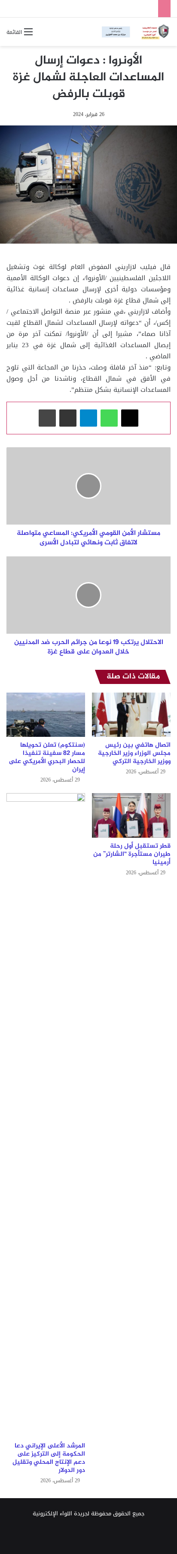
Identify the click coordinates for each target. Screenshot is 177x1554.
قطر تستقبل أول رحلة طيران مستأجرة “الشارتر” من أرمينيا (132, 854)
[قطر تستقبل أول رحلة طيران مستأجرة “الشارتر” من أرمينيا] (131, 815)
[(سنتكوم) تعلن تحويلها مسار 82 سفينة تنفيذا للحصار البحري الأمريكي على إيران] (45, 715)
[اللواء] (136, 32)
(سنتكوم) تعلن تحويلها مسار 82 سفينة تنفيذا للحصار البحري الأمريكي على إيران (47, 757)
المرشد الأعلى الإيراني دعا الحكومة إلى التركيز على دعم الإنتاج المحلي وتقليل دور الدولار (48, 1458)
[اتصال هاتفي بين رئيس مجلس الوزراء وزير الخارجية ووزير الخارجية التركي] (131, 715)
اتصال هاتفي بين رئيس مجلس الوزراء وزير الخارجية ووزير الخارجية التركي (134, 753)
